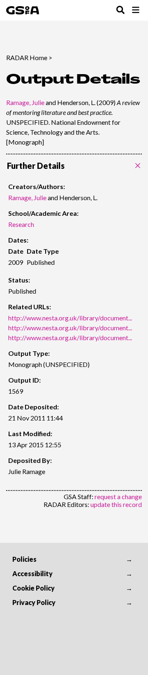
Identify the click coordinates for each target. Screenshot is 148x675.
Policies (24, 559)
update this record (116, 504)
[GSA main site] (22, 10)
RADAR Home (26, 57)
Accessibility (32, 573)
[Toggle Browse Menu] (136, 10)
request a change (118, 496)
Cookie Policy (33, 588)
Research (21, 224)
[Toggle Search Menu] (120, 10)
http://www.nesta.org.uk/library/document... (70, 318)
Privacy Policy (34, 602)
